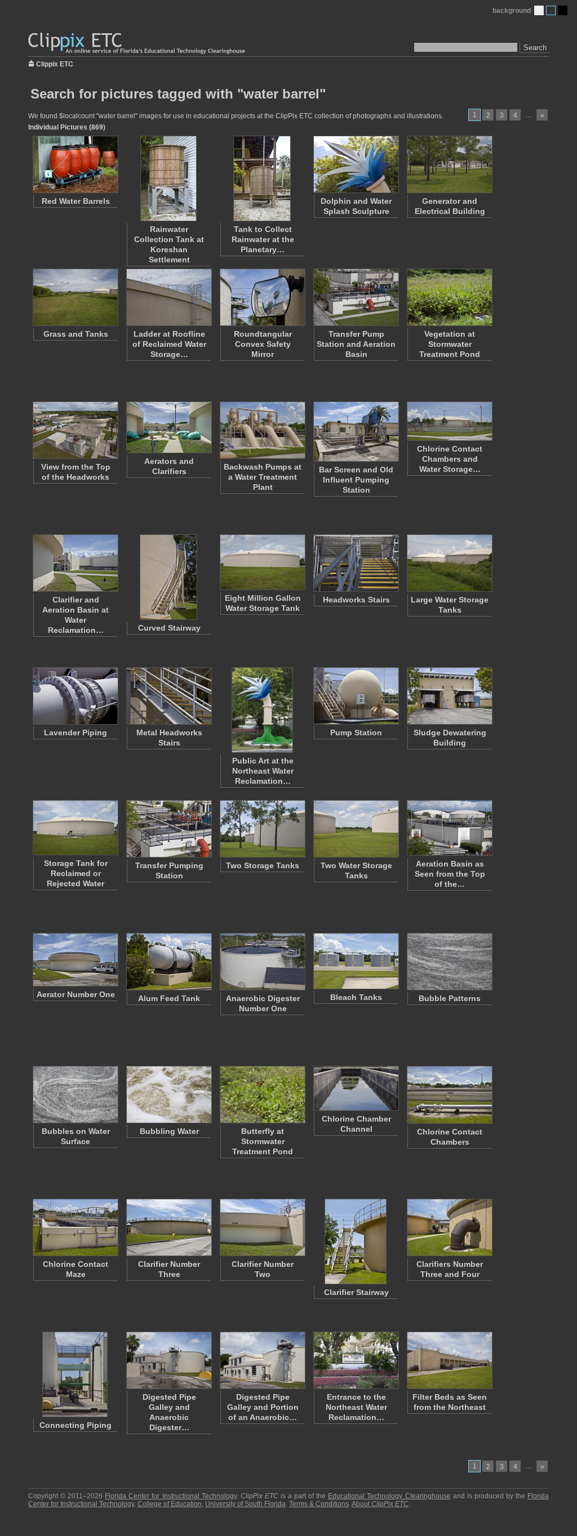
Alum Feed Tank (169, 998)
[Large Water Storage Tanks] (449, 563)
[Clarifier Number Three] (168, 1227)
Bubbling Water (169, 1131)
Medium (551, 10)
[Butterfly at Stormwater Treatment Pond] (262, 1094)
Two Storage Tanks (262, 865)
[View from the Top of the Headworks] (75, 430)
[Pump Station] (355, 696)
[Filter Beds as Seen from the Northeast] (449, 1360)
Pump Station (356, 732)
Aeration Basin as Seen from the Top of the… (450, 873)
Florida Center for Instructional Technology (170, 1496)
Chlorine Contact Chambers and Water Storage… (449, 459)
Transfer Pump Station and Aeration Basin (356, 344)
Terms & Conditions (319, 1504)
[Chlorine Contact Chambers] (449, 1095)
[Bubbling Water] (168, 1094)
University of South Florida (245, 1504)
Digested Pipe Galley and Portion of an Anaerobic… (263, 1407)
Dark (562, 10)
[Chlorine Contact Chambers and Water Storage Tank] (449, 421)
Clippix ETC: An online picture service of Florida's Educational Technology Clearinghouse (137, 44)
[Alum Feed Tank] (168, 961)
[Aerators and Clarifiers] (168, 427)
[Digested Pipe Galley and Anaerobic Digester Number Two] (168, 1360)
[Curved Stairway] (168, 577)
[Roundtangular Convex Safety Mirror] (262, 297)
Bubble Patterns (450, 998)
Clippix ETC (54, 63)
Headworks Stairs (356, 599)
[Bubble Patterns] (449, 961)
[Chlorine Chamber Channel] (355, 1088)
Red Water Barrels (76, 201)
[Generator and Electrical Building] (449, 164)
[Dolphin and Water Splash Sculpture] (355, 164)
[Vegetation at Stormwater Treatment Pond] (449, 297)
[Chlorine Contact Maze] (75, 1227)
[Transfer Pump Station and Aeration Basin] (355, 297)
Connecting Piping (75, 1425)
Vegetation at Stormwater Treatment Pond (449, 344)
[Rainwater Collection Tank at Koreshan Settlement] (168, 178)
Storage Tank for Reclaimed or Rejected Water (76, 873)
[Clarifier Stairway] (355, 1241)
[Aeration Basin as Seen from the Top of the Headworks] (449, 828)
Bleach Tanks (356, 997)
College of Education (169, 1504)
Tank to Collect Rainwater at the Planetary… (263, 239)
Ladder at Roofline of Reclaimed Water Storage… (169, 344)
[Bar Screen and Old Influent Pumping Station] (355, 431)
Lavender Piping (75, 732)
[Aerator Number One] (75, 959)
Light (539, 10)
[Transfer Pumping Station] (168, 829)
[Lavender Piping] (75, 696)
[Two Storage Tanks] (262, 829)
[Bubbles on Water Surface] (75, 1094)
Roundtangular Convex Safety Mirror (263, 344)
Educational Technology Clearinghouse (389, 1496)
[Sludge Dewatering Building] (449, 696)
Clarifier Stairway (356, 1292)
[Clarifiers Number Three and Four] (449, 1227)
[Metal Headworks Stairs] (168, 696)
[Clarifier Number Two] (262, 1227)
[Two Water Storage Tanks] (355, 829)
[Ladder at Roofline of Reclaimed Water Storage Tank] (168, 297)
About (380, 1504)
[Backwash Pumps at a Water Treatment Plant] (262, 430)
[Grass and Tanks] (75, 297)
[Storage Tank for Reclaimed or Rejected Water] (75, 827)
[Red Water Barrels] (75, 164)
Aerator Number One (76, 994)
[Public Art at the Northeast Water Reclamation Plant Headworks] (262, 710)
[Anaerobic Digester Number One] (262, 961)
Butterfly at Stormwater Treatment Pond (262, 1141)
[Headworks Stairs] (355, 563)
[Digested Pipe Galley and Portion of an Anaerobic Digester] (262, 1360)
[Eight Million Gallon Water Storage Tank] (262, 562)
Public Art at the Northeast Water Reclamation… (263, 770)
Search (535, 47)
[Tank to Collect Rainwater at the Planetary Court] (262, 178)
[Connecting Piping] (75, 1374)
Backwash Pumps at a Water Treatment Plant (262, 477)
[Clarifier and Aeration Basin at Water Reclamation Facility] (75, 563)
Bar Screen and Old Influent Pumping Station (356, 479)
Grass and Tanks (75, 333)
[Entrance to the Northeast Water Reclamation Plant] (355, 1360)
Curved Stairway (169, 627)
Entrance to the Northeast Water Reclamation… (356, 1407)
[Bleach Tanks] (355, 961)
